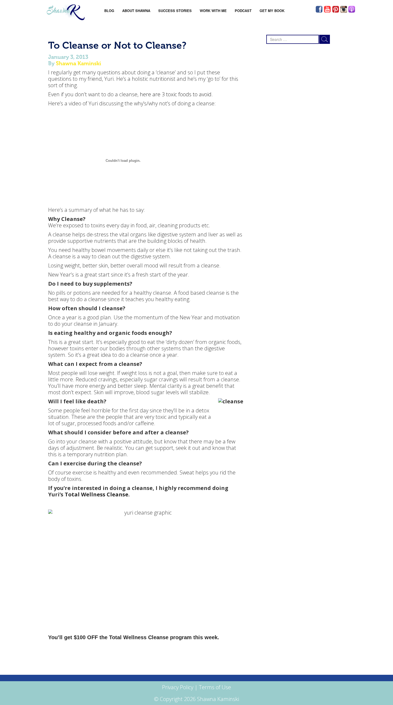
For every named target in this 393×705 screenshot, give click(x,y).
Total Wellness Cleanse (96, 494)
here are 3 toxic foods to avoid (175, 94)
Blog (109, 10)
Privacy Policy (177, 687)
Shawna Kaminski (78, 63)
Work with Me (213, 10)
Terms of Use (215, 687)
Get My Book (272, 10)
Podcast (243, 10)
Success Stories (175, 10)
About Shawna (136, 10)
